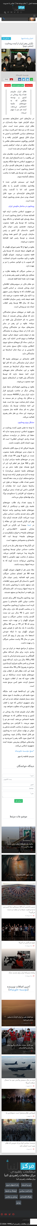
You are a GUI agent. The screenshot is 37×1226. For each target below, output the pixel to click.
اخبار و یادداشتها (27, 38)
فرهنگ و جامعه (10, 1191)
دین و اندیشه (26, 1185)
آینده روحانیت (28, 85)
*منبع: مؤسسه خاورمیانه (24, 751)
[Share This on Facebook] (19, 79)
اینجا (29, 525)
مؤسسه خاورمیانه (18, 989)
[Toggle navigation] (34, 16)
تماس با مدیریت (8, 3)
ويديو (18, 1203)
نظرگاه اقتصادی (26, 1197)
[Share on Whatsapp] (31, 79)
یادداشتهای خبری (12, 1185)
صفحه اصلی (32, 3)
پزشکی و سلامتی (11, 1197)
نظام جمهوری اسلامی (18, 85)
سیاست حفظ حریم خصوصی (29, 1219)
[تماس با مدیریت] (21, 12)
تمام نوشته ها (21, 3)
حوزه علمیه (7, 85)
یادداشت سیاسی (26, 1191)
